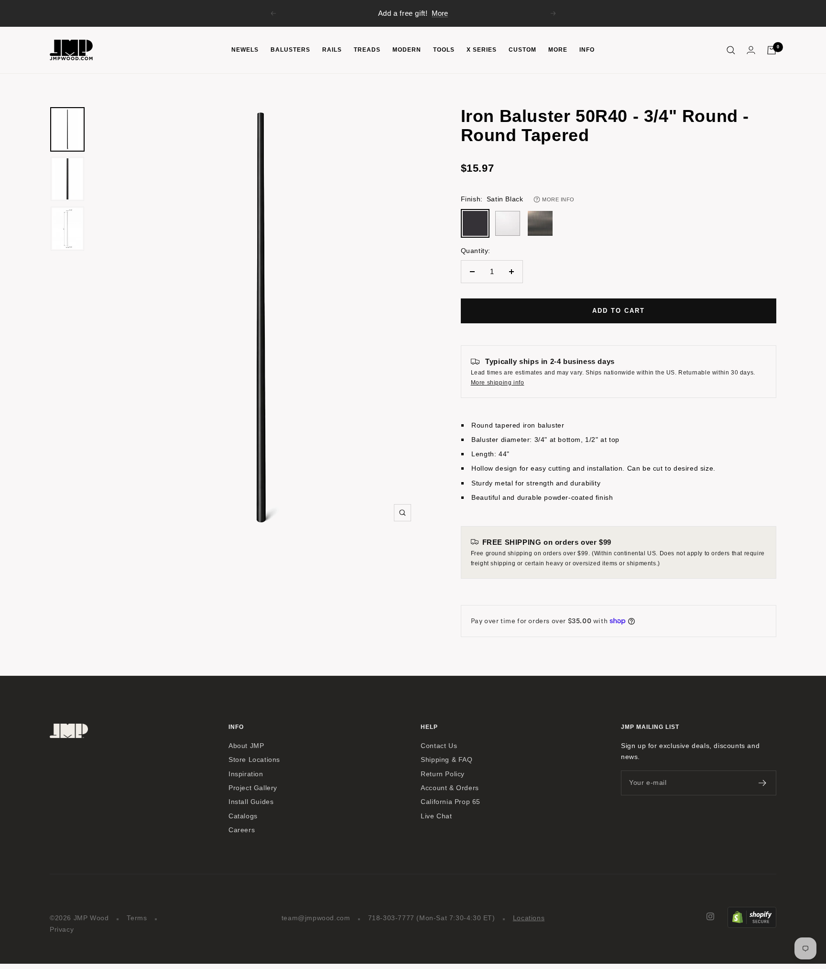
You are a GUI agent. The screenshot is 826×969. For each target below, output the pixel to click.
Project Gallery (252, 788)
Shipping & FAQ (446, 759)
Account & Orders (450, 788)
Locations (528, 918)
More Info (558, 199)
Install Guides (250, 801)
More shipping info (497, 382)
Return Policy (443, 774)
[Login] (751, 50)
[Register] (763, 783)
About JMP (246, 745)
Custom (522, 49)
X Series (482, 49)
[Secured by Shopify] (752, 912)
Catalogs (243, 816)
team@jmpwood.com (316, 918)
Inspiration (245, 774)
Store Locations (254, 759)
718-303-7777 (391, 918)
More (440, 13)
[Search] (731, 50)
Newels (245, 49)
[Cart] (771, 50)
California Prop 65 (450, 801)
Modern (406, 49)
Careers (241, 830)
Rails (332, 49)
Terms (137, 918)
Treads (367, 49)
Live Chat (436, 816)
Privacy (62, 929)
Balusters (290, 49)
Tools (444, 49)
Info (587, 49)
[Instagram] (710, 916)
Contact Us (439, 745)
